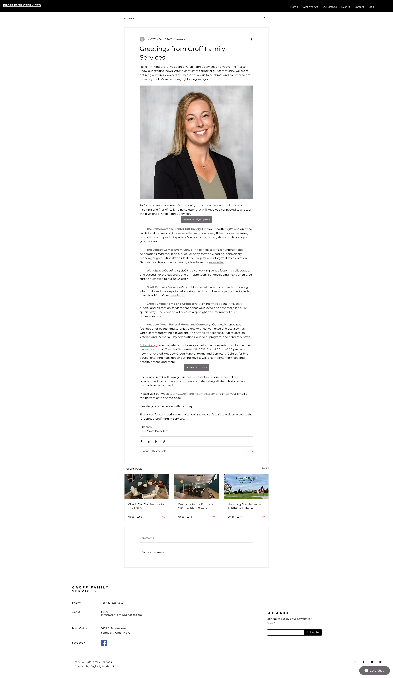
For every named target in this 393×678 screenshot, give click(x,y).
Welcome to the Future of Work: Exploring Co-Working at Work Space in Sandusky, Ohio (196, 506)
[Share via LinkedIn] (156, 441)
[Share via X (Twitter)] (148, 441)
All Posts (129, 18)
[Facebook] (104, 643)
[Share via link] (163, 441)
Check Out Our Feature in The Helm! (146, 506)
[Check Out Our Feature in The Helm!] (147, 486)
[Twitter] (372, 662)
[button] (264, 18)
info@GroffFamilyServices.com (121, 614)
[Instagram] (381, 662)
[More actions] (251, 39)
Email (270, 623)
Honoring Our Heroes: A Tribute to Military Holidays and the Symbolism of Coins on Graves (244, 506)
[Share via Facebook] (141, 441)
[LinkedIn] (355, 662)
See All (265, 468)
